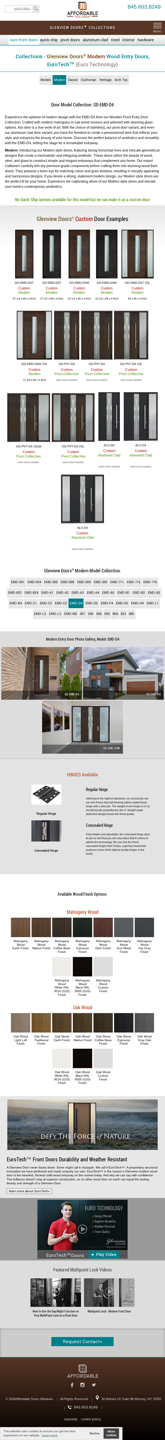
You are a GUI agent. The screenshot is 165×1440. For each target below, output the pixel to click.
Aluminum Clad (95, 40)
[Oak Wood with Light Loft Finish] (20, 1023)
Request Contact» (82, 1341)
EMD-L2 (40, 614)
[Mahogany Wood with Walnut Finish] (41, 928)
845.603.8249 (144, 7)
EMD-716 (150, 582)
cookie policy (91, 1419)
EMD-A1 (47, 593)
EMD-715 (133, 582)
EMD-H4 (137, 603)
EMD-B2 (139, 593)
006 (90, 614)
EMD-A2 (62, 593)
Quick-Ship (49, 40)
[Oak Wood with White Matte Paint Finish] (62, 1059)
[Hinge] (46, 803)
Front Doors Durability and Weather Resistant (67, 1159)
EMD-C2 (46, 603)
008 (98, 614)
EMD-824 (31, 593)
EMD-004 (34, 582)
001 (82, 614)
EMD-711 (117, 582)
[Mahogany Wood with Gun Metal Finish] (123, 928)
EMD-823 (14, 593)
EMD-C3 (61, 603)
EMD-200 (100, 582)
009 (107, 614)
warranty (70, 1419)
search (22, 9)
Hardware (146, 40)
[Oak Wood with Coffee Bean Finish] (103, 1023)
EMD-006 (51, 582)
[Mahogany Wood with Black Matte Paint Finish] (82, 967)
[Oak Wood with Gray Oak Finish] (144, 1023)
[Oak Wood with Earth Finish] (62, 1023)
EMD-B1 (123, 593)
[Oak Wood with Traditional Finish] (41, 1023)
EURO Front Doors (24, 40)
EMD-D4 (76, 603)
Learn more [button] (50, 1435)
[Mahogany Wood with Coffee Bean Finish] (62, 928)
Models (45, 80)
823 (123, 614)
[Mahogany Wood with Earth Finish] (20, 928)
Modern (59, 80)
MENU (157, 31)
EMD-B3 (154, 593)
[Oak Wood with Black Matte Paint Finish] (82, 1059)
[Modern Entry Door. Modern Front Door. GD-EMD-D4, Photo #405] (123, 674)
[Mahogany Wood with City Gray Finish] (144, 928)
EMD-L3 (55, 614)
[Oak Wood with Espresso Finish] (123, 1023)
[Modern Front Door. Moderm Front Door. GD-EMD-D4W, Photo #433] (82, 728)
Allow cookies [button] (111, 1433)
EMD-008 (67, 582)
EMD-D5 (91, 603)
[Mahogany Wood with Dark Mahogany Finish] (103, 928)
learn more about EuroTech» (29, 1191)
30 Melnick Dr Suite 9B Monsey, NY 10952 (131, 1399)
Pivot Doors (70, 40)
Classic (73, 80)
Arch (121, 80)
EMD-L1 (153, 603)
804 (115, 614)
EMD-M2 (70, 614)
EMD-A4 (93, 593)
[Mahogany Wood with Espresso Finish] (82, 928)
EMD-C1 (31, 603)
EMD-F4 (107, 603)
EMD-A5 (108, 593)
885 (131, 614)
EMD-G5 (122, 603)
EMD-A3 (78, 593)
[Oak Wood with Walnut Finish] (82, 1023)
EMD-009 (84, 582)
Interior (128, 40)
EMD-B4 (15, 603)
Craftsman (88, 80)
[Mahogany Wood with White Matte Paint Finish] (62, 967)
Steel (115, 40)
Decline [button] (94, 1433)
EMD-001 (17, 582)
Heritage (105, 80)
